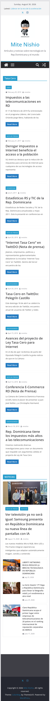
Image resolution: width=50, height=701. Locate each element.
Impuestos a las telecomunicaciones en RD (23, 101)
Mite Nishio (25, 44)
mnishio (27, 92)
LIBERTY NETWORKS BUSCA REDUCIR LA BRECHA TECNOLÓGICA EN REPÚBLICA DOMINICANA (32, 568)
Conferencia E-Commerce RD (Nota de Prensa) (25, 389)
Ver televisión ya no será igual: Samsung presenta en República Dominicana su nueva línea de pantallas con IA (24, 524)
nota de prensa (12, 136)
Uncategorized (12, 284)
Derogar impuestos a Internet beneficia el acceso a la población (22, 150)
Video (9, 87)
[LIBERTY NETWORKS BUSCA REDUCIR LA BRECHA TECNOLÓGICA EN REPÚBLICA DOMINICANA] (11, 569)
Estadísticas (11, 188)
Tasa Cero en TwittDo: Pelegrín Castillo (22, 296)
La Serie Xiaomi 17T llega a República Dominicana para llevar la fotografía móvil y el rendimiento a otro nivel (33, 590)
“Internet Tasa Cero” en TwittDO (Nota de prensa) (25, 244)
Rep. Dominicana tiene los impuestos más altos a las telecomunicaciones (25, 435)
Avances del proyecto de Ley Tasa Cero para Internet (24, 342)
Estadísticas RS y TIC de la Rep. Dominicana (25, 200)
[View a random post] (44, 65)
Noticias (24, 509)
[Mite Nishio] (6, 65)
